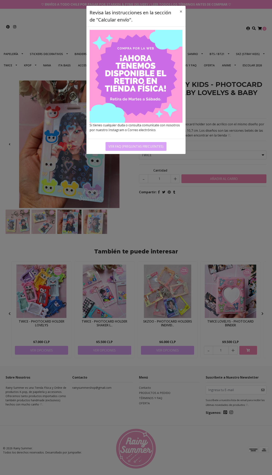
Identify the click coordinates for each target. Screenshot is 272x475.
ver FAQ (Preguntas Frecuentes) (136, 146)
